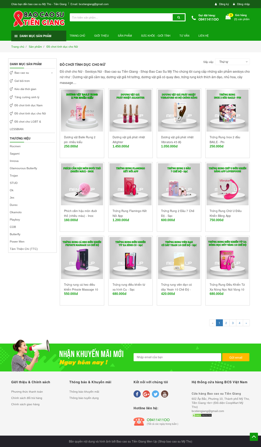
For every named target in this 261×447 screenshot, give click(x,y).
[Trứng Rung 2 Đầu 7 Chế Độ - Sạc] (179, 184)
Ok (11, 190)
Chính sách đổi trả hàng (26, 398)
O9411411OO (208, 19)
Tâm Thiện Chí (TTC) (24, 248)
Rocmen (15, 146)
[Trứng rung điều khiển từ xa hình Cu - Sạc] (130, 257)
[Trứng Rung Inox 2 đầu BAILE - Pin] (228, 110)
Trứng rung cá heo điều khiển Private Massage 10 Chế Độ (81, 289)
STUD (14, 183)
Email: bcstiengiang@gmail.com (90, 4)
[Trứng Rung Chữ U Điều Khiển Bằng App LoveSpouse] (228, 184)
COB (13, 226)
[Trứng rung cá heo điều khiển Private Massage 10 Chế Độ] (82, 257)
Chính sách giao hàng (25, 404)
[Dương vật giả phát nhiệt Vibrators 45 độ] (179, 110)
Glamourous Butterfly (23, 168)
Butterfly (15, 234)
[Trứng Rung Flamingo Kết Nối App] (130, 184)
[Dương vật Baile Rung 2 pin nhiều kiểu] (82, 110)
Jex (12, 197)
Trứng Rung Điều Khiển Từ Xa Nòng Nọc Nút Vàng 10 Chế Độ (227, 289)
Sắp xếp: (208, 62)
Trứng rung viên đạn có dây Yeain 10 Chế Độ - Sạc (176, 289)
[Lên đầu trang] (254, 437)
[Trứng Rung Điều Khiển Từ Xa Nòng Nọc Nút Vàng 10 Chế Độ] (228, 257)
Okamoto (16, 212)
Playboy (15, 219)
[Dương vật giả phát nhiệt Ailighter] (130, 110)
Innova (14, 161)
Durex (14, 204)
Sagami (15, 153)
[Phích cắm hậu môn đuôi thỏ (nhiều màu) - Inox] (82, 184)
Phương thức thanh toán (27, 391)
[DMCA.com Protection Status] (202, 415)
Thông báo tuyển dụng (84, 398)
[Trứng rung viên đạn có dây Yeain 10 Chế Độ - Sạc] (179, 257)
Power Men (17, 241)
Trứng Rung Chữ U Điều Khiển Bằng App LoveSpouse (226, 216)
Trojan (14, 175)
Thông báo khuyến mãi (84, 391)
